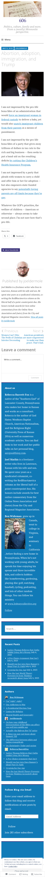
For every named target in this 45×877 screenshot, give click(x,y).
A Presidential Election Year (18, 708)
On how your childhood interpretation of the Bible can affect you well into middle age (23, 724)
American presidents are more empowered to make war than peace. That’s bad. (33, 336)
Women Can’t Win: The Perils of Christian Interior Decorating (11, 335)
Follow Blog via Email (18, 789)
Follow (8, 610)
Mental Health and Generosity (19, 714)
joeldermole (21, 48)
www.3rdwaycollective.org (22, 603)
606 (22, 20)
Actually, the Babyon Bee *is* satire (21, 730)
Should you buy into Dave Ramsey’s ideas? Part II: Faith (23, 665)
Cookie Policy (12, 866)
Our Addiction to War (15, 704)
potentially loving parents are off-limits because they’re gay (21, 193)
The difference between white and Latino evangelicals (21, 740)
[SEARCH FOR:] (22, 628)
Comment (35, 378)
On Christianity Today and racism (21, 745)
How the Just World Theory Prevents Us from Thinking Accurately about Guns (19, 675)
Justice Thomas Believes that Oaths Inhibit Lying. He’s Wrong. (23, 651)
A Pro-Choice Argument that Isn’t (22, 658)
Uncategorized (12, 250)
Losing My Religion (14, 711)
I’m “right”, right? (14, 701)
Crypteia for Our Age (16, 669)
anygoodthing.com (15, 452)
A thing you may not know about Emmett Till (21, 735)
